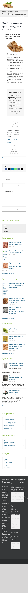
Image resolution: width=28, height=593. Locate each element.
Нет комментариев (7, 158)
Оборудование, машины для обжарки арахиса (15, 538)
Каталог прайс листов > (8, 273)
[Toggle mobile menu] (25, 2)
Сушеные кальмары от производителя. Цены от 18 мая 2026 (17, 300)
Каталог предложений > (9, 405)
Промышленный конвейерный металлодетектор (14, 392)
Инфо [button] (5, 225)
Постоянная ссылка (12, 139)
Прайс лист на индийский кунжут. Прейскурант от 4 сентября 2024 (17, 346)
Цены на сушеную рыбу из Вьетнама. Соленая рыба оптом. (16, 285)
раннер (9, 77)
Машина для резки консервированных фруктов (15, 377)
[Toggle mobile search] (22, 2)
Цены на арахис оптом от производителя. (15, 512)
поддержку (5, 543)
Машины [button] (6, 231)
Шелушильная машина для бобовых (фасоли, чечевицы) (17, 489)
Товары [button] (5, 228)
